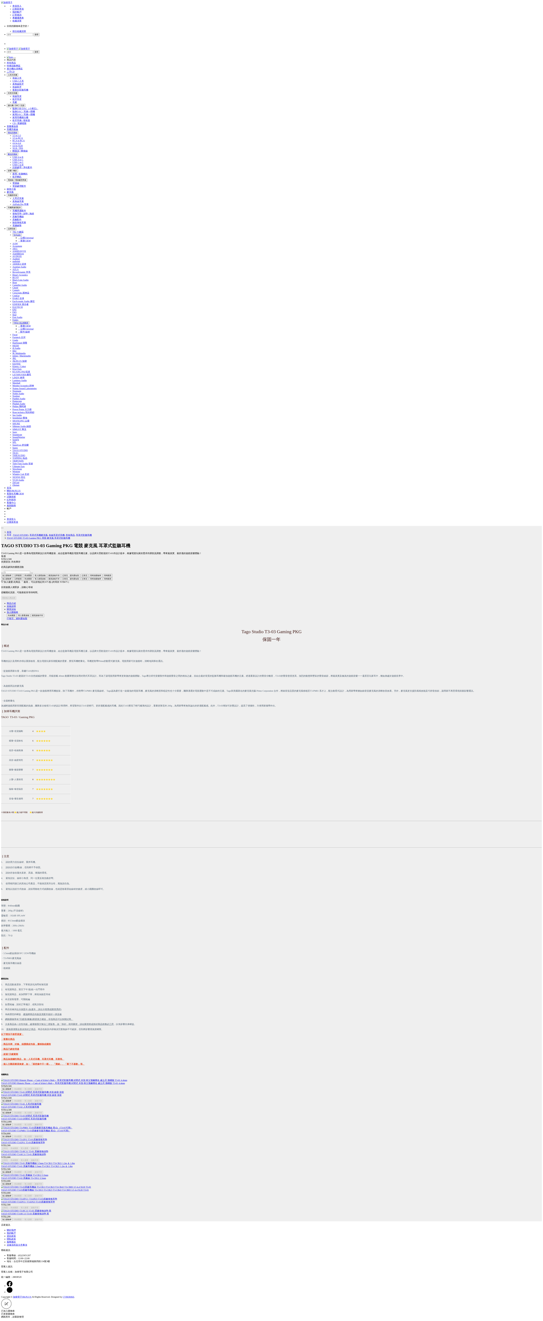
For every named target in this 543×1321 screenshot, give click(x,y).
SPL (14, 442)
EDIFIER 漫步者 (20, 304)
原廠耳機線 (18, 216)
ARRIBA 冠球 (19, 264)
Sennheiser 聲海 (19, 418)
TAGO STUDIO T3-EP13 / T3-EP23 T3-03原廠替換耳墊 (28, 1202)
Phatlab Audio (18, 404)
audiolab (16, 261)
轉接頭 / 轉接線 (20, 151)
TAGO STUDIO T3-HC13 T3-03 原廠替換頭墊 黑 (25, 1214)
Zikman (15, 485)
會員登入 (16, 6)
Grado (15, 340)
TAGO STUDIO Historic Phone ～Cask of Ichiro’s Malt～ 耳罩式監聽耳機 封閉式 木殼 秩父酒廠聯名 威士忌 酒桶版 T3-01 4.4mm (63, 1083)
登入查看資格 (40, 575)
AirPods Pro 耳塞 (20, 204)
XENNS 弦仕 (18, 477)
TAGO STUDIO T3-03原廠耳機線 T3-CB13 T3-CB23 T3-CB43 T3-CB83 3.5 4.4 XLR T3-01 (45, 1190)
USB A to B (17, 157)
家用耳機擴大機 (20, 117)
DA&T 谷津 (18, 298)
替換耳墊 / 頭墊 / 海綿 (23, 213)
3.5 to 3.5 (16, 135)
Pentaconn (17, 401)
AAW (15, 243)
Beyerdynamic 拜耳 (21, 272)
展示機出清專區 (15, 69)
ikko (14, 351)
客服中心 (11, 502)
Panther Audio (18, 398)
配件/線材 (24, 332)
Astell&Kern (18, 254)
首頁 (9, 488)
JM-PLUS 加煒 (19, 361)
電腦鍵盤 (16, 225)
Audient (16, 259)
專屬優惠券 (18, 18)
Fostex (15, 320)
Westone (16, 471)
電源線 (15, 183)
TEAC (15, 453)
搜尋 (36, 34)
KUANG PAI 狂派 (21, 371)
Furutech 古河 (18, 337)
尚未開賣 (28, 575)
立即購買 (18, 579)
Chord (15, 287)
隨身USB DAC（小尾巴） (25, 108)
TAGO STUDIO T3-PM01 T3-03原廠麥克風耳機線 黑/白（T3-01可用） (35, 1130)
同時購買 (107, 575)
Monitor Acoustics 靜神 (23, 385)
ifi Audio (16, 348)
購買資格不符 (54, 575)
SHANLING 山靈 (20, 421)
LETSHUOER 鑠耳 (21, 374)
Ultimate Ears (18, 466)
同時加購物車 (95, 575)
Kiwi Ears (16, 369)
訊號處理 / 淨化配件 (22, 167)
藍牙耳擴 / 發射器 (21, 120)
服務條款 (11, 1242)
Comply (16, 290)
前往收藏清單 (19, 31)
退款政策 (11, 1236)
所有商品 (11, 63)
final (14, 315)
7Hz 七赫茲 (18, 232)
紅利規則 (11, 499)
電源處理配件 (19, 186)
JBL (14, 358)
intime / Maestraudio (21, 356)
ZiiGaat (15, 482)
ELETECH (17, 307)
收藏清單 (16, 21)
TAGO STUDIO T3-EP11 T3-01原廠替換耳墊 (23, 1142)
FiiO (14, 312)
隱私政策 (11, 1239)
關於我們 (11, 1230)
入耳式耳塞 (18, 198)
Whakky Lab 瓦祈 (20, 474)
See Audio (17, 415)
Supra (15, 448)
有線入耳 (16, 78)
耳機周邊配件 (19, 210)
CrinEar (16, 295)
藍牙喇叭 (16, 177)
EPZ (14, 309)
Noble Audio (18, 393)
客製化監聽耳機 (20, 90)
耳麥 (14, 102)
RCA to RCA (18, 140)
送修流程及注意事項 (17, 1245)
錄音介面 (11, 189)
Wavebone (17, 469)
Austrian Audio (19, 267)
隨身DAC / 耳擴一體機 (23, 111)
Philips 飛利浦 (19, 406)
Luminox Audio (19, 380)
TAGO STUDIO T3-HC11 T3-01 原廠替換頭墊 (23, 1154)
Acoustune (17, 246)
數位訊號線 (12, 154)
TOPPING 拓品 (19, 458)
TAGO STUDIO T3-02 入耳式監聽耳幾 (20, 1107)
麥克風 (10, 192)
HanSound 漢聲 (19, 343)
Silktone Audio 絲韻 (21, 426)
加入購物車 (6, 575)
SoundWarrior (18, 437)
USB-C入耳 (18, 81)
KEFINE (16, 364)
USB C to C (17, 162)
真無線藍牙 (18, 84)
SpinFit (15, 440)
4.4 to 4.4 (16, 143)
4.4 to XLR (17, 145)
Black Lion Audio (20, 280)
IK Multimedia (19, 353)
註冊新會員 (18, 9)
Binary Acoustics (20, 275)
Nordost (16, 396)
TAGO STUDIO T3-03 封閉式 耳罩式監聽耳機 (23, 1119)
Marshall (16, 383)
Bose (14, 282)
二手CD (11, 71)
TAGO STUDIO (20, 450)
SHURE (16, 423)
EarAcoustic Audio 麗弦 (23, 301)
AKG (15, 248)
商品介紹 (11, 603)
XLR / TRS (17, 148)
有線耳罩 (16, 96)
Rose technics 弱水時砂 (23, 412)
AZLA (15, 269)
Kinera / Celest (19, 366)
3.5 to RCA (17, 138)
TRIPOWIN (18, 461)
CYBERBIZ (68, 1297)
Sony (14, 432)
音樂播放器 (12, 126)
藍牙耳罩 (16, 99)
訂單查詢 (16, 15)
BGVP (15, 277)
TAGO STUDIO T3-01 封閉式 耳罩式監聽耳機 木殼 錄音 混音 (31, 1095)
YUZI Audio (18, 480)
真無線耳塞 (18, 201)
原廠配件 (16, 219)
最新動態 (11, 505)
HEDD (15, 345)
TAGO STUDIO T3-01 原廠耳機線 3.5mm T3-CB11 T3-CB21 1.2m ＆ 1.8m (37, 1166)
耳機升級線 (12, 129)
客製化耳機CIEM (15, 493)
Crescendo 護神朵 (20, 293)
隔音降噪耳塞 (19, 222)
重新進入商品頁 (8, 598)
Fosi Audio (17, 317)
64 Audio (17, 235)
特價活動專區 (13, 66)
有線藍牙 (16, 87)
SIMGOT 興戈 (19, 429)
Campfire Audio (19, 285)
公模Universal (26, 238)
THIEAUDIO (18, 455)
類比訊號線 (12, 132)
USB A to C (17, 159)
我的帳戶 (16, 12)
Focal (14, 334)
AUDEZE (17, 256)
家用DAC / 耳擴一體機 (23, 114)
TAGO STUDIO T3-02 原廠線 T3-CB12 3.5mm (23, 1178)
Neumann (16, 391)
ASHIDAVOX (19, 251)
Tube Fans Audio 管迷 (22, 463)
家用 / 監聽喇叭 (20, 174)
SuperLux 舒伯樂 (20, 445)
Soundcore (17, 434)
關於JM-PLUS (14, 491)
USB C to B (17, 165)
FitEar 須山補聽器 (21, 323)
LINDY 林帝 (18, 377)
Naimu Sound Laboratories (24, 388)
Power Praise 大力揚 (22, 409)
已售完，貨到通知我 (70, 575)
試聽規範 (11, 496)
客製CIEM (24, 241)
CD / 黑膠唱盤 (19, 123)
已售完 (84, 575)
